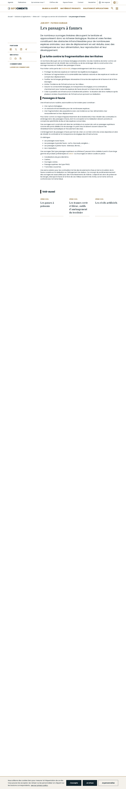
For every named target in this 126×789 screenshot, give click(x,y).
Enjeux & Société (50, 8)
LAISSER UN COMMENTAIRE (19, 67)
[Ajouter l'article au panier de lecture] (10, 58)
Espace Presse (68, 2)
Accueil (10, 17)
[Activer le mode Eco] (115, 2)
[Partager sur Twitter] (16, 49)
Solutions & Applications (23, 17)
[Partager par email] (26, 49)
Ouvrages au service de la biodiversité (54, 17)
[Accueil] (18, 8)
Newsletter (92, 2)
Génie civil (36, 17)
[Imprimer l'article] (15, 58)
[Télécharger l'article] (21, 58)
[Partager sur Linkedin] (21, 49)
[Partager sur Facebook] (11, 49)
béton (71, 154)
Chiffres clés (54, 2)
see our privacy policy (39, 785)
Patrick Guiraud (59, 23)
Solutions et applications (95, 8)
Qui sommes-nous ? (37, 2)
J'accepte (74, 783)
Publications (22, 2)
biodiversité (65, 68)
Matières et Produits (70, 8)
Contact (80, 2)
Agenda (10, 2)
